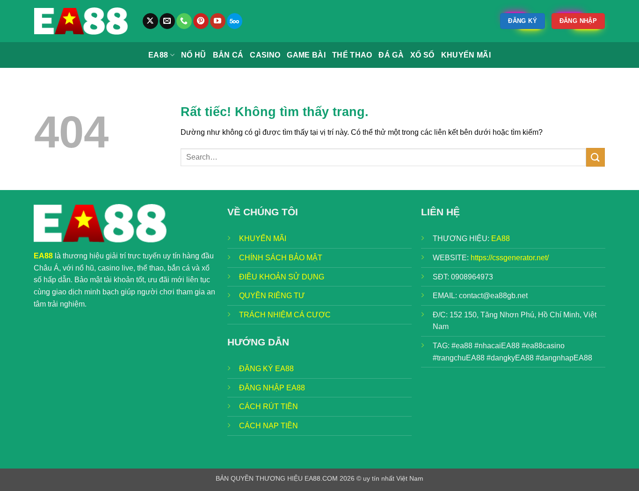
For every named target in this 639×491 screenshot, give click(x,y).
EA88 (158, 55)
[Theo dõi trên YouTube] (217, 21)
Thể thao (352, 55)
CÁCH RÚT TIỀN (268, 406)
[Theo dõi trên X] (150, 21)
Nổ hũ (193, 55)
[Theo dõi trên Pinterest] (201, 21)
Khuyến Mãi (466, 55)
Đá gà (391, 55)
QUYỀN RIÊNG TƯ (272, 296)
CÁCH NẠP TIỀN (268, 426)
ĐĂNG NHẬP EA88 (272, 388)
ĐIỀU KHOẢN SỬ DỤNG (281, 277)
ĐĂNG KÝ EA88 (266, 369)
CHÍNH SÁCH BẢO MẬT (280, 258)
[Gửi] (595, 157)
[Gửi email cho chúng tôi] (167, 21)
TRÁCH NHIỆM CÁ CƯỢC (285, 315)
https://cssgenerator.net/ (510, 258)
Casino (265, 55)
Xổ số (422, 55)
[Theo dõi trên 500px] (234, 21)
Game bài (306, 55)
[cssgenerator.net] (81, 21)
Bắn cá (228, 55)
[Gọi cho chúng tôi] (184, 21)
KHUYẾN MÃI (262, 238)
